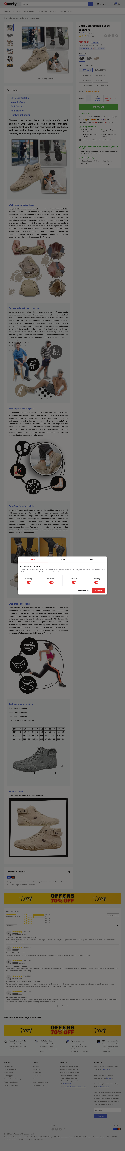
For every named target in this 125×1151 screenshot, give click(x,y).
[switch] (29, 582)
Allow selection (83, 590)
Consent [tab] (32, 559)
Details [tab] (62, 559)
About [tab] (92, 559)
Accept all (98, 590)
